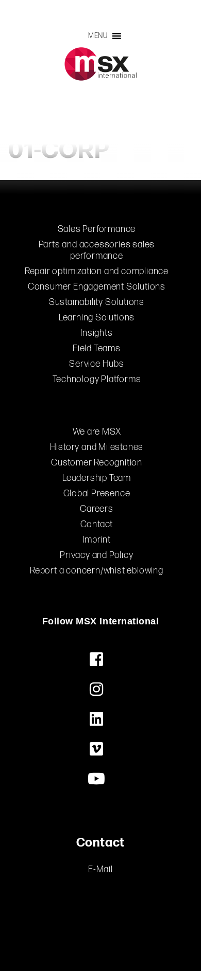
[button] (98, 36)
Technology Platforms (97, 379)
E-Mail (100, 869)
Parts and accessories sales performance (97, 250)
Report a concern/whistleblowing (96, 570)
